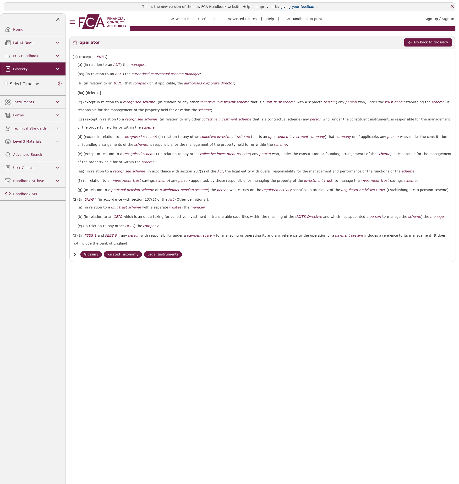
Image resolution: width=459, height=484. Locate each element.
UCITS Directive (308, 216)
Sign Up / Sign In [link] (439, 19)
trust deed (394, 102)
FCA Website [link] (178, 19)
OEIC (118, 216)
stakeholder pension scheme (184, 190)
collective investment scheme (224, 102)
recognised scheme (139, 102)
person (351, 102)
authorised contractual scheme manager (166, 74)
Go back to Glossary (431, 42)
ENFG (101, 56)
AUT (116, 64)
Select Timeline (24, 83)
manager (137, 64)
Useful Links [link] (208, 19)
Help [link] (270, 19)
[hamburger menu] (72, 22)
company (140, 83)
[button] (74, 254)
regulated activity (277, 190)
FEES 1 (91, 235)
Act (220, 171)
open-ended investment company (296, 136)
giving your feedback (298, 7)
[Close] (452, 6)
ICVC (118, 83)
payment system (201, 235)
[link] (102, 21)
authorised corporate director (209, 83)
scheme (438, 102)
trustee (330, 102)
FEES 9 (111, 235)
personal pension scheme (132, 190)
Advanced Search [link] (242, 19)
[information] (60, 84)
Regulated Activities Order (363, 190)
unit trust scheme (280, 102)
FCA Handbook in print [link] (303, 19)
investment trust (127, 180)
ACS (118, 74)
